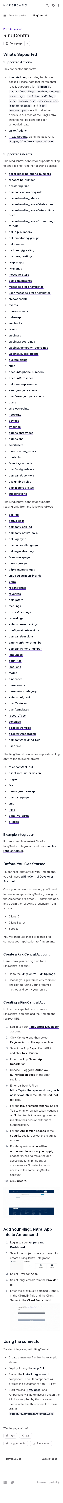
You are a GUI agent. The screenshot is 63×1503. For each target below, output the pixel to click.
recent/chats (17, 587)
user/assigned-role (21, 469)
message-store (19, 274)
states (13, 673)
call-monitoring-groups (24, 238)
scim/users (16, 445)
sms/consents (18, 299)
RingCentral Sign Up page (38, 974)
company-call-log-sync (24, 545)
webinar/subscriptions (23, 353)
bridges (14, 821)
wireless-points (19, 408)
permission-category (23, 691)
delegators (16, 600)
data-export (17, 317)
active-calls (16, 520)
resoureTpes (17, 715)
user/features (18, 703)
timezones (16, 679)
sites (12, 366)
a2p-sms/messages (22, 569)
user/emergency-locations (26, 396)
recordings (16, 618)
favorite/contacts (20, 463)
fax (11, 785)
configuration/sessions (24, 630)
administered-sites (21, 487)
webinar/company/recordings (28, 347)
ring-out (14, 779)
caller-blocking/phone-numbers (30, 174)
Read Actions (17, 77)
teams (13, 329)
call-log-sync (17, 539)
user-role (15, 746)
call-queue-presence (23, 384)
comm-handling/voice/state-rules (31, 204)
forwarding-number (22, 180)
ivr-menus (15, 268)
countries (15, 660)
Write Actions (18, 130)
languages (16, 654)
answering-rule (19, 186)
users (12, 402)
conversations (18, 311)
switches (15, 426)
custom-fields (18, 360)
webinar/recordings (22, 341)
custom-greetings (21, 256)
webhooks (15, 323)
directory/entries (20, 727)
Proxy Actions (18, 136)
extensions (16, 439)
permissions (17, 685)
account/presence (21, 378)
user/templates (19, 709)
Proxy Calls (33, 1390)
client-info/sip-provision (25, 773)
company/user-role (21, 475)
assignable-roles (20, 481)
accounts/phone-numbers (26, 372)
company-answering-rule (25, 192)
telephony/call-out (21, 767)
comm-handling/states (24, 198)
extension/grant (19, 697)
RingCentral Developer (44, 1026)
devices (14, 420)
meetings (15, 606)
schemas (15, 721)
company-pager (19, 797)
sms (11, 803)
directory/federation (22, 734)
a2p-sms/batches (20, 280)
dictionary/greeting (21, 250)
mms (12, 809)
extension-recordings (23, 624)
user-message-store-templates (30, 293)
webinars (15, 335)
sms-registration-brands (25, 575)
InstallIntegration (34, 1374)
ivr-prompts (16, 262)
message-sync (18, 563)
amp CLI (38, 1368)
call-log (14, 514)
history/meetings (20, 612)
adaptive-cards (19, 815)
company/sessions (21, 636)
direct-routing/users (22, 451)
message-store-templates (26, 286)
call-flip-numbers (20, 232)
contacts (15, 457)
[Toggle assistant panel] (53, 5)
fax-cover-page (19, 557)
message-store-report (24, 791)
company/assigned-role (24, 740)
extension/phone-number (26, 642)
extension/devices (21, 433)
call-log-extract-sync (23, 551)
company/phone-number (25, 648)
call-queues (17, 244)
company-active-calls (23, 533)
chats (12, 581)
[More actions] (58, 5)
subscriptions (18, 493)
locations (15, 667)
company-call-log (20, 527)
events (13, 305)
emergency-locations (23, 390)
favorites (15, 594)
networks (15, 414)
